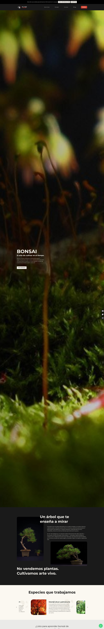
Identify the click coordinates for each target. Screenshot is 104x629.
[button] (16, 607)
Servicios (47, 7)
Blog (74, 7)
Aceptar (73, 2)
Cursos (66, 7)
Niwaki (57, 7)
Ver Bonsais (22, 267)
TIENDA (84, 7)
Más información (64, 2)
